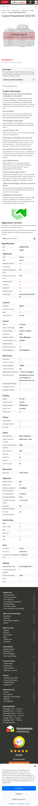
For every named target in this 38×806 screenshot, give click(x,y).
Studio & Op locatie (10, 680)
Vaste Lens (25, 10)
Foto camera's (16, 10)
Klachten (7, 699)
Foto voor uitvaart (10, 606)
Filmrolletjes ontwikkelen (12, 602)
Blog (5, 637)
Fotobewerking (9, 604)
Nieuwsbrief (8, 635)
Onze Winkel (8, 647)
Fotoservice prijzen (10, 597)
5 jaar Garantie (9, 668)
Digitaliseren (8, 685)
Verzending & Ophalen (11, 620)
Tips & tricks (8, 639)
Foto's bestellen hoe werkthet (14, 608)
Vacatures (7, 642)
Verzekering (8, 666)
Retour (6, 623)
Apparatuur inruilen (10, 670)
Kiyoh (19, 755)
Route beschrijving (10, 656)
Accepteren (19, 788)
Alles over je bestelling (11, 613)
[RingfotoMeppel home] (18, 2)
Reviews (6, 633)
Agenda (6, 630)
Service (6, 675)
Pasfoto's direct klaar (11, 678)
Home (3, 10)
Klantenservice (9, 690)
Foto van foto (8, 599)
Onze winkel (8, 694)
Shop (8, 10)
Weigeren (19, 794)
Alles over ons (8, 628)
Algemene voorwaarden (12, 697)
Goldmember (8, 663)
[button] (35, 766)
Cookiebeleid (12, 803)
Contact (27, 803)
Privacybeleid (20, 803)
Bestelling (7, 616)
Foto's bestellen (9, 595)
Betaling (6, 618)
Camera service (9, 661)
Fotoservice (7, 592)
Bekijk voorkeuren (19, 799)
